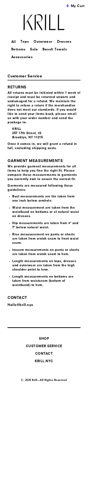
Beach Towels (54, 49)
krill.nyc (44, 361)
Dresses (64, 41)
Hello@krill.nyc (20, 305)
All (13, 42)
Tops (24, 41)
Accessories (22, 57)
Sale (34, 49)
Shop (44, 338)
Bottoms (18, 49)
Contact (44, 353)
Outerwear (43, 41)
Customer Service (44, 346)
